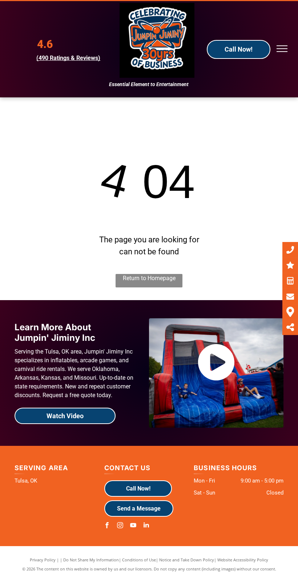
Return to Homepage (149, 278)
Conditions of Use (139, 559)
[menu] (282, 48)
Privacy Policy (43, 559)
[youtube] (133, 526)
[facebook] (107, 526)
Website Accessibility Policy (242, 559)
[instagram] (120, 526)
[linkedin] (146, 526)
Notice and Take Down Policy (186, 559)
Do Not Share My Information (91, 559)
